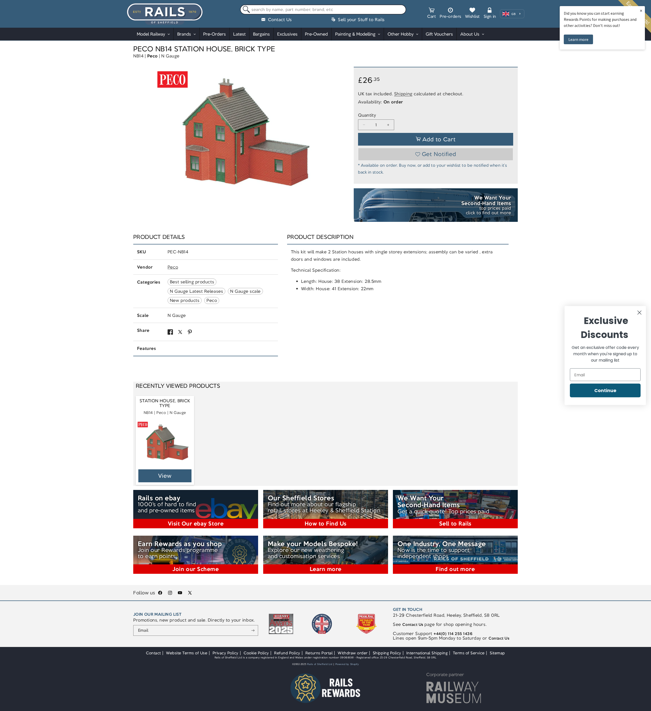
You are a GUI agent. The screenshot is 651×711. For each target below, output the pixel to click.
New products (184, 300)
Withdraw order (352, 653)
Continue (605, 390)
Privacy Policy (226, 653)
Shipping (403, 94)
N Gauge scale (245, 291)
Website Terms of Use (187, 653)
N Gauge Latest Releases (196, 291)
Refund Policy (287, 653)
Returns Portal (319, 653)
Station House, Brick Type (165, 403)
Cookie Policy (256, 653)
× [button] (641, 10)
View (165, 476)
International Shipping (427, 653)
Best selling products (192, 282)
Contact (153, 653)
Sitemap (497, 653)
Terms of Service (469, 653)
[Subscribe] (253, 630)
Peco (152, 56)
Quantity (367, 115)
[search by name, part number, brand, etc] (245, 10)
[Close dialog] (639, 312)
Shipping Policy (387, 653)
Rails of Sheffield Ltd (319, 664)
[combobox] (323, 10)
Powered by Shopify (347, 664)
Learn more (578, 39)
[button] (431, 13)
